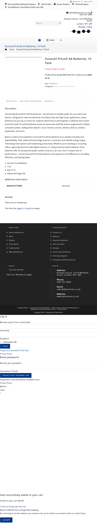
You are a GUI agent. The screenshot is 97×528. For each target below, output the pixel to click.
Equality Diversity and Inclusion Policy (43, 309)
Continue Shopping (8, 506)
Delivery (56, 236)
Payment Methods (60, 240)
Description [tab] (11, 101)
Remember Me (10, 342)
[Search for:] (61, 40)
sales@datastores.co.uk (68, 289)
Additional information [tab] (30, 101)
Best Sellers (64, 86)
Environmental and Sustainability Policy (65, 308)
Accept (6, 520)
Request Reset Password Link (15, 375)
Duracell (72, 86)
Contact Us (57, 232)
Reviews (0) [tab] (49, 101)
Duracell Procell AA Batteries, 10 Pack (32, 49)
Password (4, 338)
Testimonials (14, 248)
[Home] (6, 49)
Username (4, 330)
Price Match (14, 244)
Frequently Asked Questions (64, 260)
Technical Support (60, 256)
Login (5, 346)
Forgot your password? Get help (14, 350)
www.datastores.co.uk (68, 296)
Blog (11, 236)
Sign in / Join (88, 1)
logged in (21, 208)
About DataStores (16, 232)
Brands (12, 240)
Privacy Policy (61, 309)
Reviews (56, 248)
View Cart (22, 506)
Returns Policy (58, 244)
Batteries (57, 86)
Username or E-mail (9, 371)
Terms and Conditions (62, 252)
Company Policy (22, 308)
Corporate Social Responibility (40, 308)
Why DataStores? (16, 252)
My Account (76, 1)
